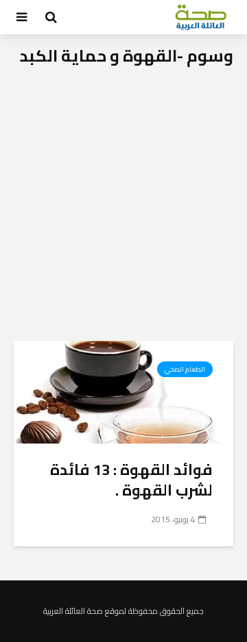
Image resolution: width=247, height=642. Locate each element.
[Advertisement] (123, 211)
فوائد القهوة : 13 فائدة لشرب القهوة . (131, 479)
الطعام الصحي (185, 369)
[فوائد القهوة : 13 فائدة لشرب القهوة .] (123, 391)
